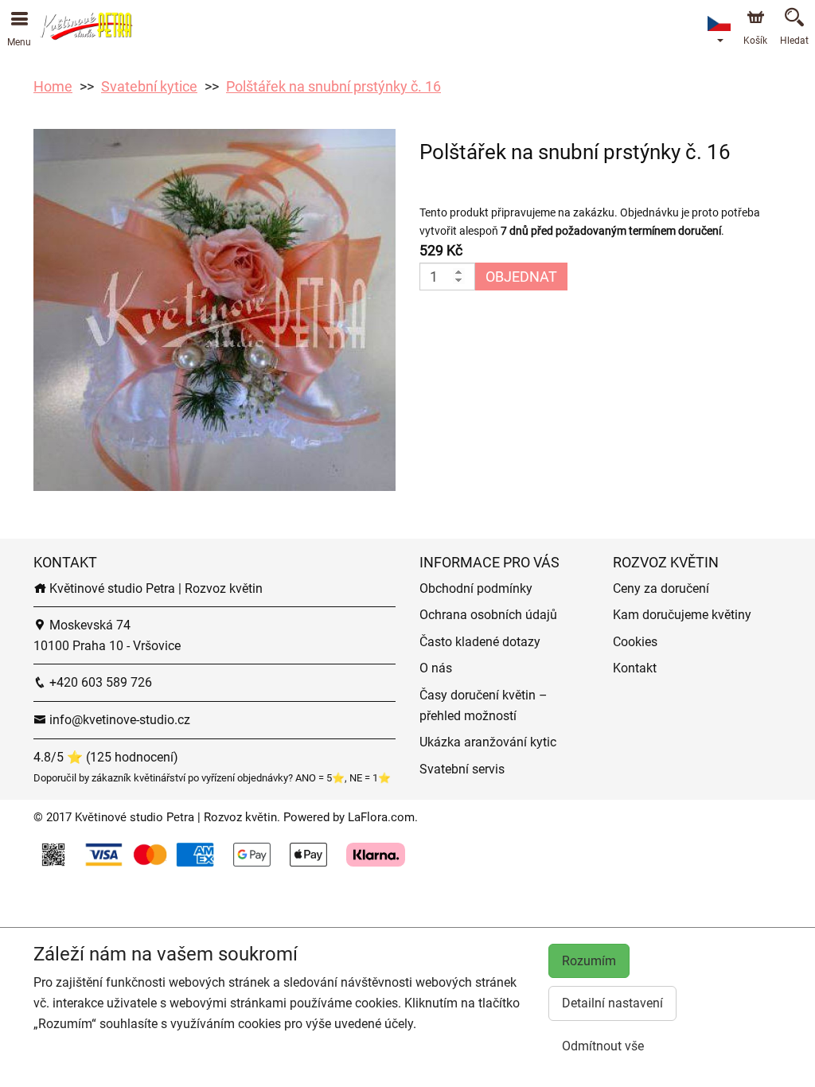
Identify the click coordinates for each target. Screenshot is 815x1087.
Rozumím (589, 960)
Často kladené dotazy (479, 641)
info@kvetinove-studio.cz (118, 719)
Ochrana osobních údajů (488, 614)
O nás (435, 668)
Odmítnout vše (603, 1046)
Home (52, 86)
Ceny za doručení (661, 588)
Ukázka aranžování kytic (487, 742)
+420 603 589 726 (99, 682)
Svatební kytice (149, 86)
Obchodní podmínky (475, 588)
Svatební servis (462, 769)
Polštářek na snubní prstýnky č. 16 (333, 86)
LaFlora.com (381, 817)
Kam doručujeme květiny (682, 614)
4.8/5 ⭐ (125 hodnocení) (105, 757)
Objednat (521, 276)
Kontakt (635, 668)
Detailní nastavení (612, 1003)
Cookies (635, 641)
